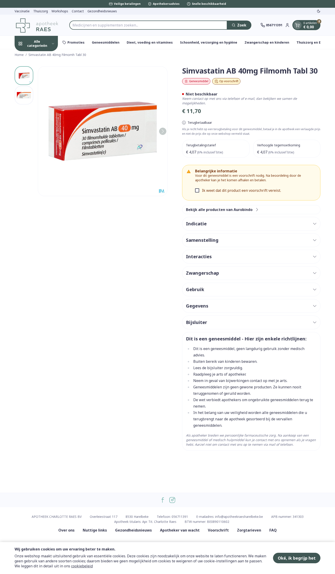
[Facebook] (162, 500)
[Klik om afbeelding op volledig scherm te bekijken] (102, 131)
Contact (78, 11)
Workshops (60, 11)
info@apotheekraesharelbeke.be (239, 516)
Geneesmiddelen (105, 42)
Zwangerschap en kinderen (267, 42)
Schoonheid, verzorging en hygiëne (208, 42)
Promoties (76, 42)
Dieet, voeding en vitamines (150, 42)
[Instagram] (172, 500)
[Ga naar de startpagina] (37, 25)
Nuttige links (95, 530)
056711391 (180, 516)
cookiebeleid (82, 566)
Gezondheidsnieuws (102, 11)
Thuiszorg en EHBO (311, 42)
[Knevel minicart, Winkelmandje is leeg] (297, 25)
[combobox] (148, 25)
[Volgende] (162, 131)
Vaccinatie (22, 11)
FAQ (273, 530)
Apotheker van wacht (180, 530)
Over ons (66, 530)
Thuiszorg (40, 11)
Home (19, 55)
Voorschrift (218, 530)
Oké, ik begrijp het (297, 558)
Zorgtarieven (249, 530)
